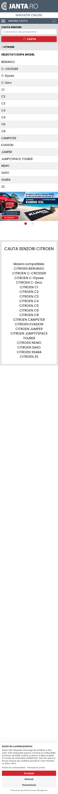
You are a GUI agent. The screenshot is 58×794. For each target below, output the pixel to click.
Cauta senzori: (11, 27)
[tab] (25, 223)
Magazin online (29, 15)
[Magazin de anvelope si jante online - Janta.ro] (29, 6)
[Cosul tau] (53, 21)
